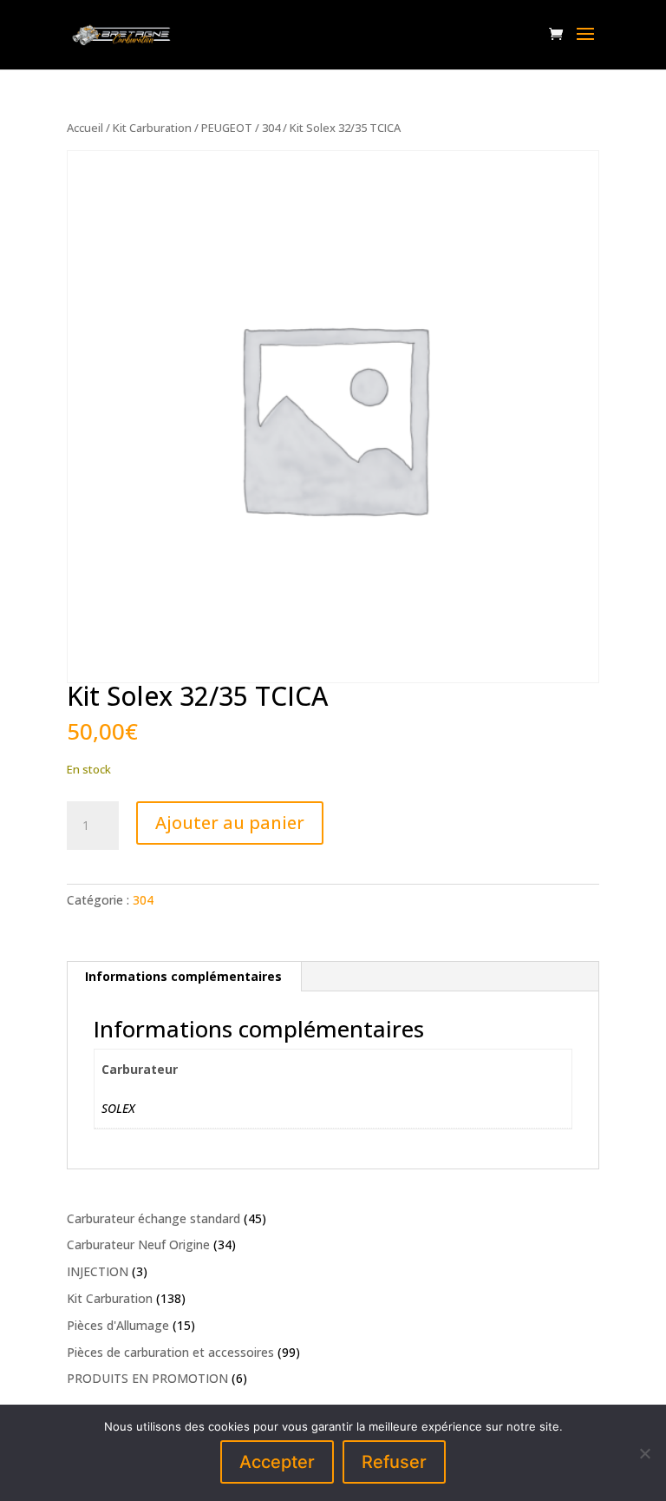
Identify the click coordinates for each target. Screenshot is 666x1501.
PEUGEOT (226, 127)
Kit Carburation (152, 127)
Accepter (277, 1462)
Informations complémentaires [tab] (183, 976)
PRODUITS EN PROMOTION (147, 1378)
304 (271, 127)
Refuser (394, 1462)
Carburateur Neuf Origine (138, 1244)
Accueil (85, 127)
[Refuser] (644, 1453)
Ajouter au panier (229, 822)
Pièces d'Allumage (118, 1325)
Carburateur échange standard (153, 1218)
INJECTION (97, 1271)
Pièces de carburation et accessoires (170, 1352)
